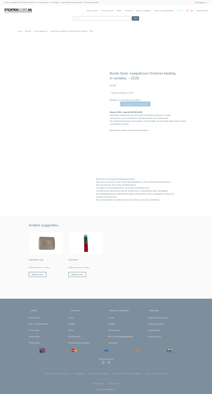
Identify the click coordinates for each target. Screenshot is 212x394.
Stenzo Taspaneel (107, 11)
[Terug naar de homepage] (18, 10)
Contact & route (154, 336)
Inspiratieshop (154, 330)
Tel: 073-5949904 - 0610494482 (127, 373)
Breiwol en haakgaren (119, 310)
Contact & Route (202, 11)
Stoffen (33, 310)
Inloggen (201, 2)
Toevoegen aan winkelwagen (135, 104)
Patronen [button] (180, 11)
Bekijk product (37, 274)
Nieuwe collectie (92, 11)
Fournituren (75, 310)
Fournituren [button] (129, 11)
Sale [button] (191, 11)
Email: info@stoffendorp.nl (157, 373)
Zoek (135, 18)
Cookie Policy (114, 383)
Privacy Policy (98, 383)
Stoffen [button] (118, 11)
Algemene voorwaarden (158, 317)
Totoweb (109, 389)
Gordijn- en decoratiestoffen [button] (163, 11)
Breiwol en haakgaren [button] (143, 11)
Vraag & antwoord (155, 324)
